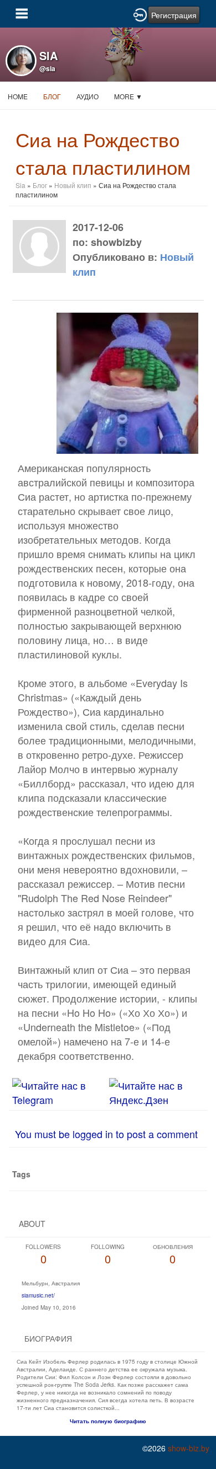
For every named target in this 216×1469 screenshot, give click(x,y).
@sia (47, 68)
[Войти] (140, 13)
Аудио (87, 96)
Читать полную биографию (108, 1421)
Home (18, 96)
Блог (52, 96)
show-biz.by (188, 1448)
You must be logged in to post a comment (106, 1134)
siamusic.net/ (38, 1295)
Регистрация (174, 14)
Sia (21, 185)
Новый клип (72, 185)
